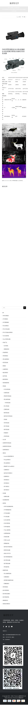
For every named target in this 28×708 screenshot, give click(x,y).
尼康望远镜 (6, 409)
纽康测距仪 (6, 476)
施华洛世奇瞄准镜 (8, 546)
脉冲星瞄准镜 (6, 597)
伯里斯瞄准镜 (7, 533)
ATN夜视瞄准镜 (7, 509)
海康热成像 (6, 496)
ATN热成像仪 (7, 513)
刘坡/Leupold (7, 540)
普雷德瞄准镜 (6, 382)
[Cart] (26, 3)
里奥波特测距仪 (6, 603)
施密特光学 (21, 696)
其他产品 (5, 342)
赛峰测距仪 (5, 600)
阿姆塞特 (6, 432)
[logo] (14, 2)
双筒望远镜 (5, 362)
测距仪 (4, 453)
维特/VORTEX (7, 553)
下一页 (23, 16)
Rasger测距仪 (7, 459)
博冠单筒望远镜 (7, 396)
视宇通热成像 (7, 563)
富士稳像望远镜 (7, 573)
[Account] (23, 3)
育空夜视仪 (5, 586)
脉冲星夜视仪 (6, 590)
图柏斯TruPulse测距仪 (9, 466)
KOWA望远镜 (7, 389)
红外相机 (6, 345)
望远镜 (4, 386)
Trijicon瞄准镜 (7, 530)
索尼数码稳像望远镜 (8, 580)
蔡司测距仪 (6, 489)
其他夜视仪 (5, 352)
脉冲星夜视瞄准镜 (8, 556)
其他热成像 (6, 536)
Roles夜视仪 (6, 325)
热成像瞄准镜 (6, 499)
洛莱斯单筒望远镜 (7, 442)
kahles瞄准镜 (7, 519)
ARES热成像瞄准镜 (8, 506)
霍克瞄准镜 (6, 566)
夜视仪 (4, 365)
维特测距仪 (6, 479)
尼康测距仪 (6, 469)
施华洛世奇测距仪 (8, 473)
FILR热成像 (6, 516)
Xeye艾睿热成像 (6, 339)
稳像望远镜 (5, 570)
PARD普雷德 (14, 180)
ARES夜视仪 (6, 315)
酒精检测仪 (6, 349)
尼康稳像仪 (6, 576)
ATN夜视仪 (5, 319)
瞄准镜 (4, 503)
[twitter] (6, 626)
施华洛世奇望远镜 (8, 416)
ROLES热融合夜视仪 (8, 332)
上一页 (19, 16)
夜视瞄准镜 (6, 543)
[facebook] (3, 626)
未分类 (4, 439)
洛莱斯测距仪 (6, 449)
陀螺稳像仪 (6, 583)
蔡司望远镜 (6, 429)
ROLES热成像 (6, 329)
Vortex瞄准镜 (6, 335)
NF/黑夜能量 (6, 322)
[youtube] (11, 626)
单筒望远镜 (7, 402)
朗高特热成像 (7, 550)
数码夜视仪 (5, 379)
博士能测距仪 (7, 463)
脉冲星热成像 (7, 560)
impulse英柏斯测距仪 (9, 456)
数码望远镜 (6, 412)
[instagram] (9, 626)
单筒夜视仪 (5, 355)
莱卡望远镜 (6, 426)
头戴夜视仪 (5, 369)
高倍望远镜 (6, 436)
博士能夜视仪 (6, 359)
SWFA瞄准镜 (7, 526)
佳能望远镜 (6, 392)
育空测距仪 (6, 483)
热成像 (4, 493)
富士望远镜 (6, 406)
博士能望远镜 (7, 399)
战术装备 (5, 376)
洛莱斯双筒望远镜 (7, 446)
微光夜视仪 (5, 372)
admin (3, 180)
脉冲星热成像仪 (6, 593)
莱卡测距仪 (6, 486)
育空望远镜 (6, 422)
